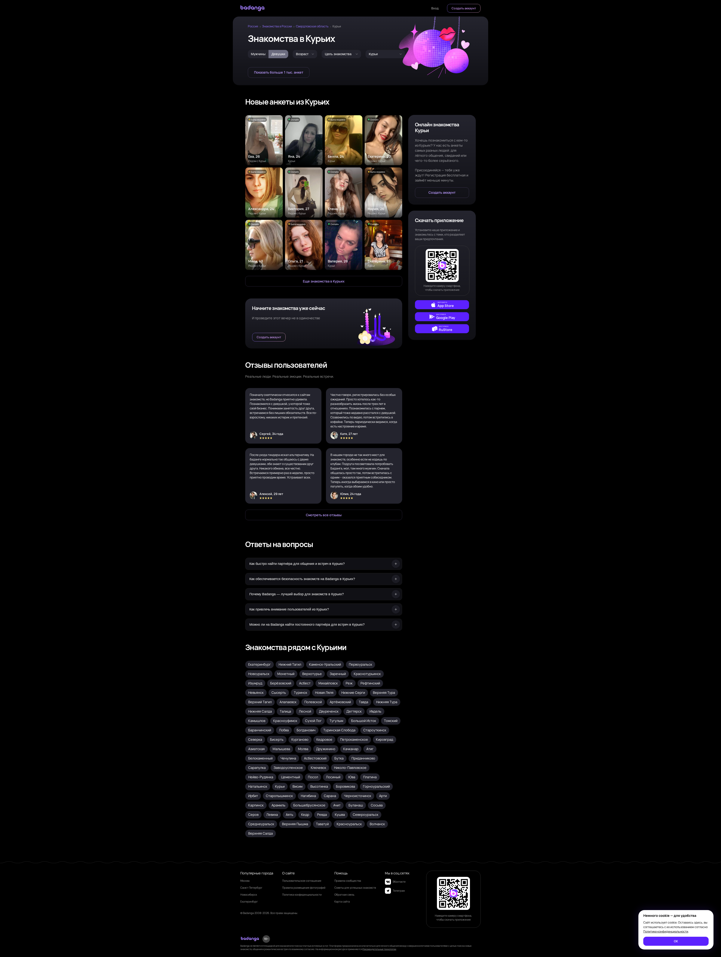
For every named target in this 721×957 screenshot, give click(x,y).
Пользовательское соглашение (301, 880)
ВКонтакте (399, 881)
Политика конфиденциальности (302, 894)
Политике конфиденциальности (665, 931)
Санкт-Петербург (251, 887)
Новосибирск (248, 894)
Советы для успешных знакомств (355, 887)
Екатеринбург (249, 901)
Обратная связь (344, 894)
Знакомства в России (277, 26)
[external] (442, 304)
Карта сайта (342, 901)
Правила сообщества (347, 880)
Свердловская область (312, 26)
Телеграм (399, 890)
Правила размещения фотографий (303, 887)
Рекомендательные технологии (379, 949)
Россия (253, 26)
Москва (245, 880)
